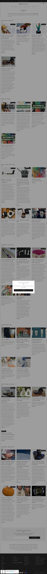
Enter (23, 290)
